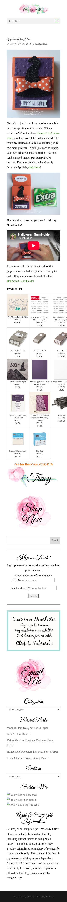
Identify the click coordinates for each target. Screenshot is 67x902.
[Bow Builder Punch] (18, 347)
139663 (17, 319)
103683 (39, 453)
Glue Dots (39, 451)
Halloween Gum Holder (19, 39)
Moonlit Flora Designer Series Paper (27, 728)
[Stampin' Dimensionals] (18, 447)
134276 (39, 322)
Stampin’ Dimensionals (17, 451)
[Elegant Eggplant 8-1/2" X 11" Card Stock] (39, 378)
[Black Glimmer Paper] (18, 378)
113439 (61, 417)
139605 (17, 384)
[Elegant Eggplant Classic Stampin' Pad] (18, 411)
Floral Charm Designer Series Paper (27, 758)
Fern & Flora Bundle (18, 734)
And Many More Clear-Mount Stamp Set (39, 318)
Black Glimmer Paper (18, 381)
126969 (17, 420)
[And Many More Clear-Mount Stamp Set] (39, 313)
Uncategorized (40, 43)
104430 (17, 453)
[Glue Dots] (39, 447)
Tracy (13, 43)
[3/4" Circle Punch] (39, 347)
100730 (61, 386)
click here (34, 167)
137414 (17, 353)
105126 (39, 386)
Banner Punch (62, 350)
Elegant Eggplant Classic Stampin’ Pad (18, 416)
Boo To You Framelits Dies (18, 317)
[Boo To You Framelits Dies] (18, 313)
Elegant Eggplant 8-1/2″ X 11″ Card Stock (39, 382)
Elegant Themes (29, 897)
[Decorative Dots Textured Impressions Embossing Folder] (39, 411)
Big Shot (61, 415)
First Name (18, 580)
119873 (39, 353)
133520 (39, 422)
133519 (61, 353)
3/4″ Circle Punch (39, 350)
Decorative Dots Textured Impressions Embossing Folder (40, 417)
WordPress (50, 897)
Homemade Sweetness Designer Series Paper (32, 751)
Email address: (19, 588)
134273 (61, 322)
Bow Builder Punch (18, 350)
